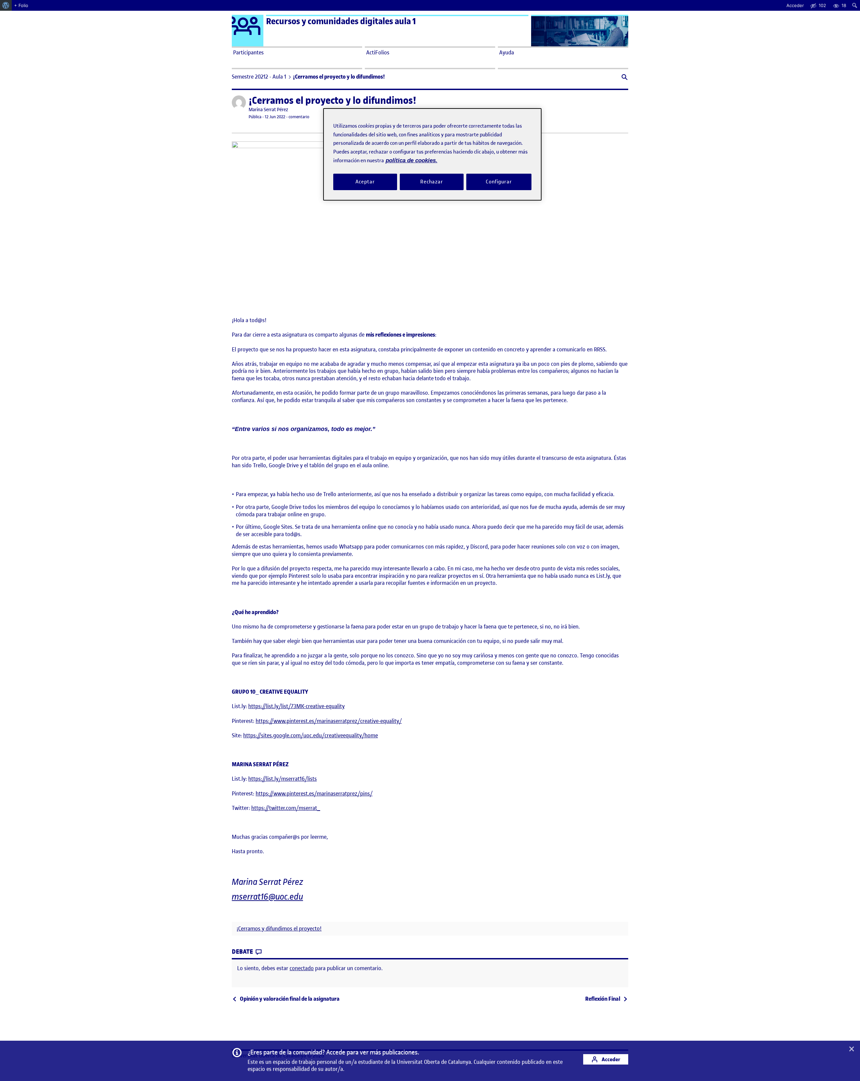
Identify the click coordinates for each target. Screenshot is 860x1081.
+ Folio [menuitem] (21, 5)
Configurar (499, 181)
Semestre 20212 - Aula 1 (259, 76)
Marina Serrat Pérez (268, 109)
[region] (432, 154)
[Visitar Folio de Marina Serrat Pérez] (239, 102)
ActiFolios (377, 52)
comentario (299, 117)
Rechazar (431, 181)
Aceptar (365, 181)
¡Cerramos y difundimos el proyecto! (278, 928)
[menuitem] (6, 5)
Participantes (248, 52)
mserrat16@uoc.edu (267, 896)
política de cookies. (411, 160)
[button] (624, 78)
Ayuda (506, 52)
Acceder (610, 1059)
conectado (302, 968)
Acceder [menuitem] (795, 5)
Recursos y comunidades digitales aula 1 (341, 21)
